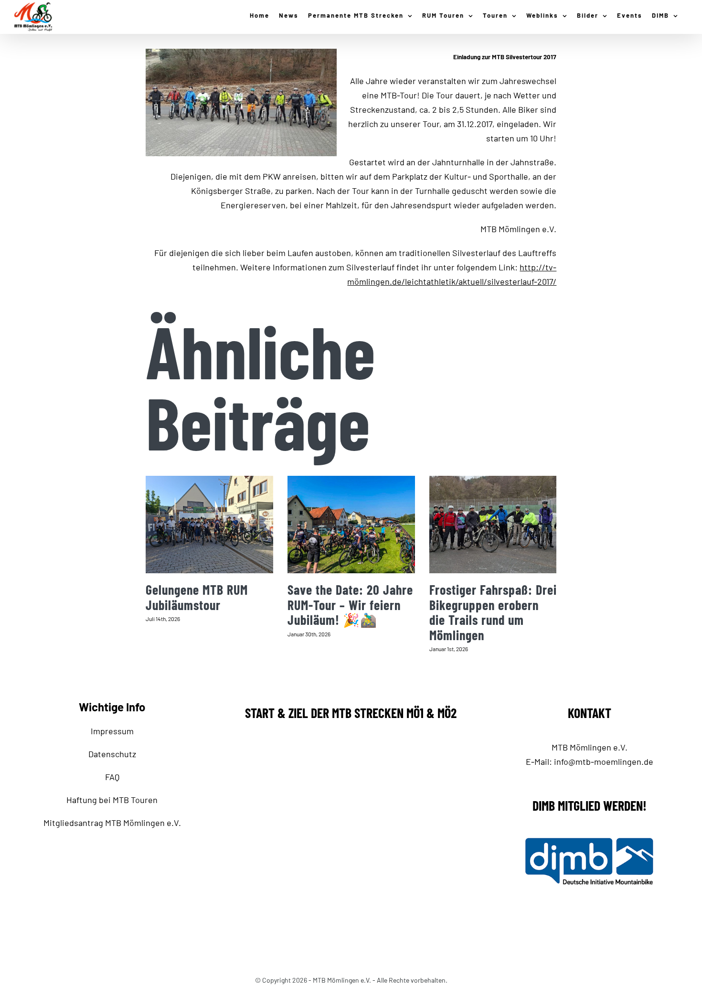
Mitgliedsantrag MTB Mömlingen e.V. (112, 822)
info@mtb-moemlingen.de (603, 761)
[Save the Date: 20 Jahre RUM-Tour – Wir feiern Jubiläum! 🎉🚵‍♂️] (351, 525)
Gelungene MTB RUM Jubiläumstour (197, 597)
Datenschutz (112, 754)
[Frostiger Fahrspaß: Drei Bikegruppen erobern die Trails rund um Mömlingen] (493, 525)
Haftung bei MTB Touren (112, 799)
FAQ (112, 777)
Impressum (112, 731)
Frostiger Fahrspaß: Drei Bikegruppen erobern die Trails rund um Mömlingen (493, 612)
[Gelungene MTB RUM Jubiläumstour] (209, 525)
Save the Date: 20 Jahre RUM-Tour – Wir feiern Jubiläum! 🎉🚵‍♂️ (350, 604)
